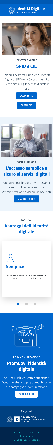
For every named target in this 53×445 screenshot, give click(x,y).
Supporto (18, 432)
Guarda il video (26, 199)
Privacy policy (26, 436)
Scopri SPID (26, 95)
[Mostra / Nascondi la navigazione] (3, 10)
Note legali (34, 432)
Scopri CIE (26, 105)
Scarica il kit (26, 394)
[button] (18, 304)
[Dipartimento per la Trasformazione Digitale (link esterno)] (26, 419)
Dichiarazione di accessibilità (26, 439)
